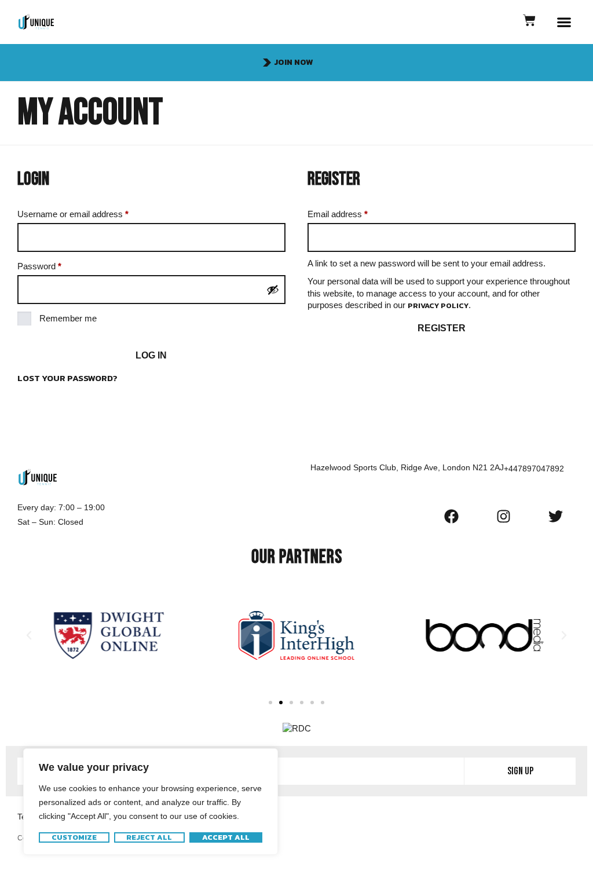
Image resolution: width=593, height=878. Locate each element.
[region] (150, 801)
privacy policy (438, 305)
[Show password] (272, 289)
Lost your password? (67, 378)
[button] (564, 22)
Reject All (149, 837)
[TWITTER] (555, 516)
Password (56, 264)
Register (442, 328)
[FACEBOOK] (451, 516)
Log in (151, 355)
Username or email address (89, 212)
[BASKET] (529, 20)
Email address (354, 212)
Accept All (226, 837)
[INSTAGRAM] (503, 516)
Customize (74, 837)
